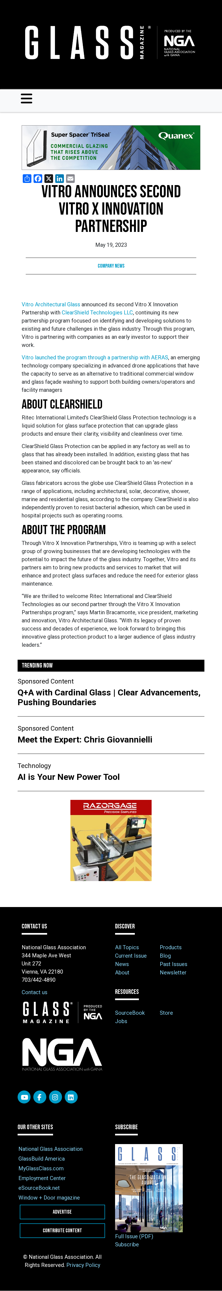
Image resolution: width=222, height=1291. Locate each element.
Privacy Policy (83, 1265)
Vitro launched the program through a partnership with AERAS (95, 357)
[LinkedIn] (71, 1096)
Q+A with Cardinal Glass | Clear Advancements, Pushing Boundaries (109, 697)
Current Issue (131, 955)
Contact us (34, 992)
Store (166, 1013)
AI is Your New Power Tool (69, 777)
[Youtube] (24, 1096)
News (122, 964)
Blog (165, 955)
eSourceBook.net (39, 1188)
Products (171, 947)
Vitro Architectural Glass (51, 304)
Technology (34, 766)
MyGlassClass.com (41, 1168)
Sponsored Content (46, 681)
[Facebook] (39, 1096)
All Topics (127, 947)
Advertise (62, 1212)
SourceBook (130, 1013)
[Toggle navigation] (26, 98)
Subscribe (127, 1244)
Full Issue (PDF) (134, 1236)
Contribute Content (62, 1230)
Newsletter (173, 972)
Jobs (121, 1021)
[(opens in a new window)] (111, 147)
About (122, 972)
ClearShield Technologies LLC (97, 312)
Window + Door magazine (49, 1197)
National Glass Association (50, 1149)
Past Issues (173, 964)
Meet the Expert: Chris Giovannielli (86, 739)
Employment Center (42, 1178)
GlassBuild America (41, 1158)
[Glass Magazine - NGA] (109, 42)
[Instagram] (55, 1096)
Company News (111, 266)
